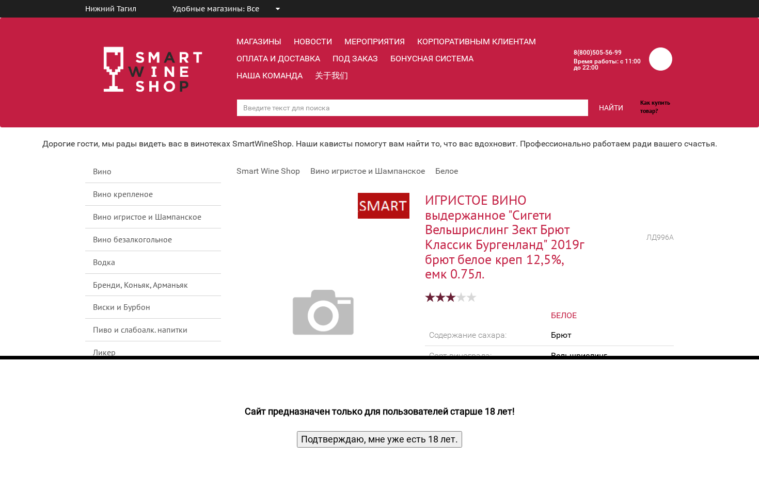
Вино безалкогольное (132, 239)
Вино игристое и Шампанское (147, 216)
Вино (102, 171)
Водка (104, 262)
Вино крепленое (123, 194)
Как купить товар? (655, 106)
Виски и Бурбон (121, 307)
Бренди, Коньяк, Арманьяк (140, 285)
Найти (611, 108)
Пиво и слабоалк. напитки (140, 329)
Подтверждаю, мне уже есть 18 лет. (379, 439)
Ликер (104, 352)
